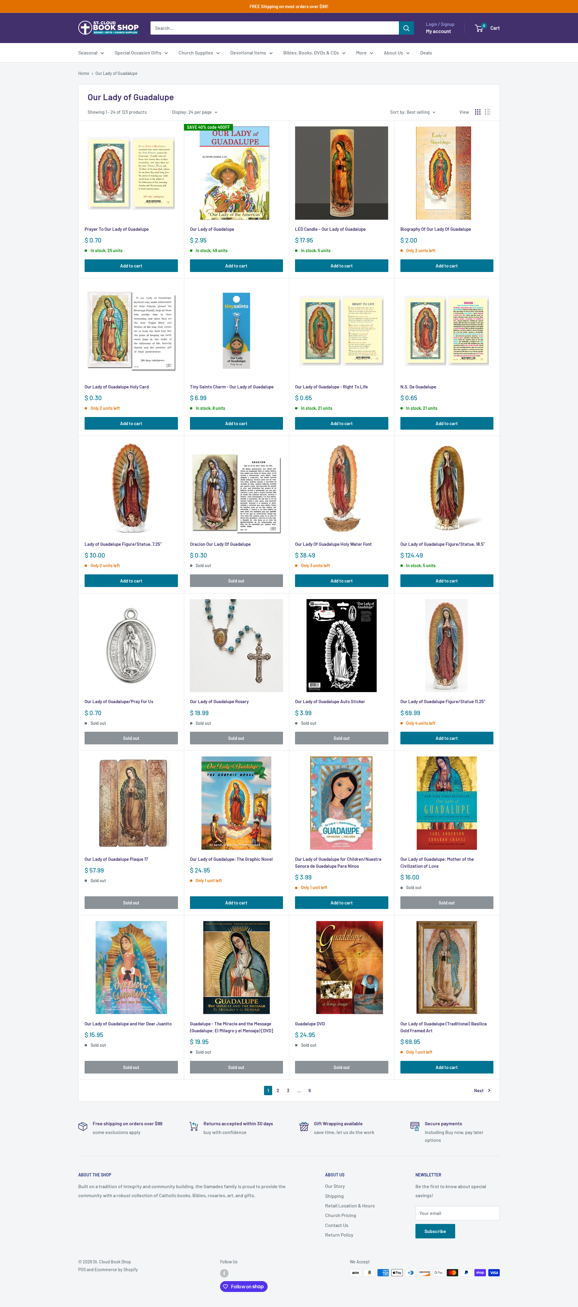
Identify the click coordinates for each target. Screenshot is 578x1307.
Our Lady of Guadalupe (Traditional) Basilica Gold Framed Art (443, 1027)
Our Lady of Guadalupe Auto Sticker (330, 701)
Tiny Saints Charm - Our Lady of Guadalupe (232, 386)
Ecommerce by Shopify (116, 1269)
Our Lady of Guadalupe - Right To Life (331, 386)
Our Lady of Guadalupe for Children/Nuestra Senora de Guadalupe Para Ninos (338, 862)
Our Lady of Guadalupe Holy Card (117, 386)
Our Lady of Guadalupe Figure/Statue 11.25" (442, 701)
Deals (426, 52)
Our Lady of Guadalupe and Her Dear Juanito (128, 1023)
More (361, 52)
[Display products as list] (487, 112)
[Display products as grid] (477, 112)
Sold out (236, 580)
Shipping (334, 1196)
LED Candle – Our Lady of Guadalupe (330, 229)
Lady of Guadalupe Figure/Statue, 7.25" (123, 544)
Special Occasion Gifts (138, 52)
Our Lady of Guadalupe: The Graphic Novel (231, 859)
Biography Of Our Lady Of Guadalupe (435, 229)
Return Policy (339, 1234)
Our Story (335, 1186)
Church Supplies (196, 52)
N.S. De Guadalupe (418, 386)
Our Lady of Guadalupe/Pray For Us (119, 701)
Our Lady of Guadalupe (116, 73)
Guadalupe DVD (310, 1023)
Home (83, 73)
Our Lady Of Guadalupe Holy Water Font (333, 544)
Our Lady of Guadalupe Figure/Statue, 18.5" (442, 544)
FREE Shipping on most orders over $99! (289, 6)
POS (82, 1269)
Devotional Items (248, 52)
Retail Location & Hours (350, 1205)
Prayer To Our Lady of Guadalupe (117, 229)
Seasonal (88, 52)
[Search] (406, 28)
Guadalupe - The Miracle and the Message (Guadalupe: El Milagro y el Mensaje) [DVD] (231, 1027)
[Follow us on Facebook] (224, 1273)
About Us (393, 52)
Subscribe (435, 1231)
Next (479, 1090)
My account (438, 31)
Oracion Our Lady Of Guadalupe (220, 544)
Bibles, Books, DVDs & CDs (311, 52)
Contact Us (336, 1225)
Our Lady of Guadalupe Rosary (219, 701)
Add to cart (131, 265)
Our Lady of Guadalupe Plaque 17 (116, 859)
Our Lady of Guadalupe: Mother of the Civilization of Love (437, 862)
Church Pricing (340, 1215)
